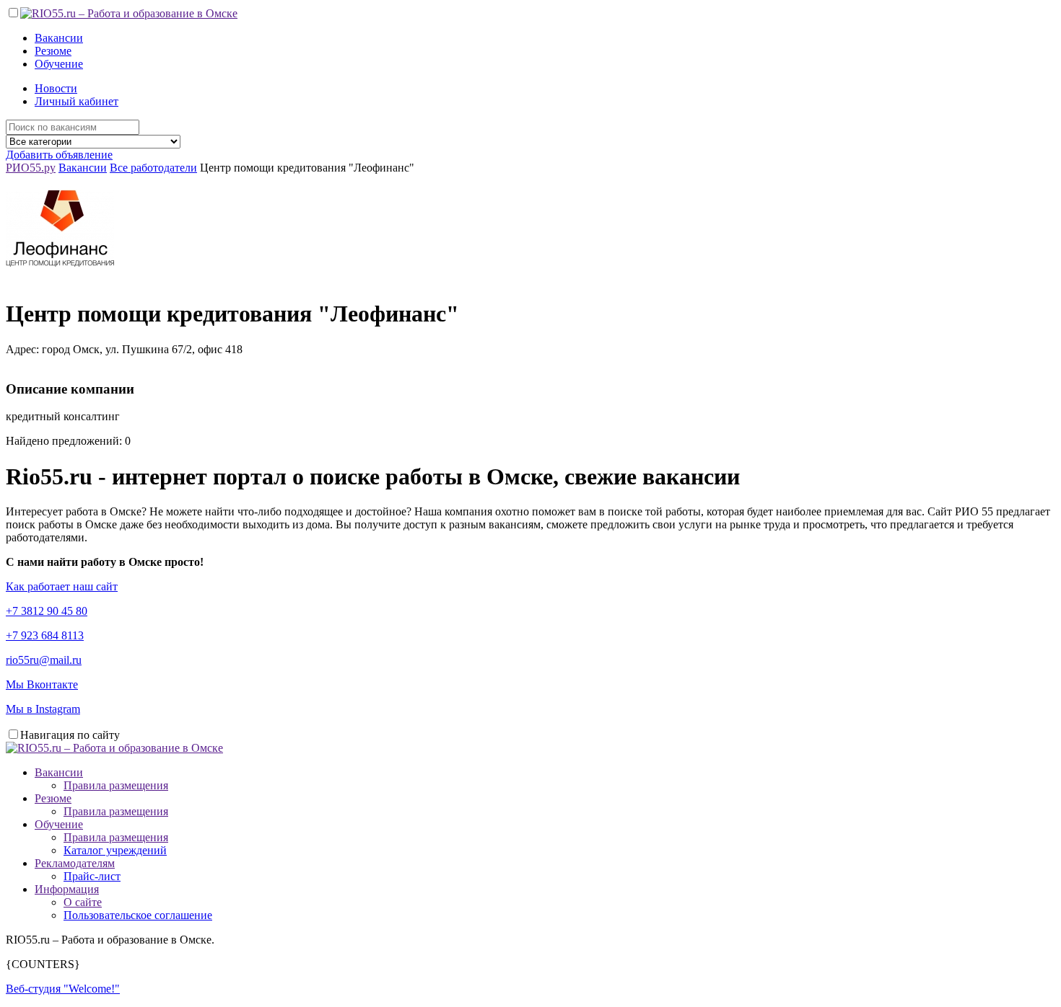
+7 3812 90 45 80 (46, 611)
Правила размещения (116, 785)
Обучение (59, 64)
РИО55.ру (31, 167)
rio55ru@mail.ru (44, 660)
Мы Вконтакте (42, 684)
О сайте (83, 902)
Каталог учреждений (115, 850)
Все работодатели (153, 167)
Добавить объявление (59, 154)
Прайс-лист (92, 876)
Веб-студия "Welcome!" (63, 988)
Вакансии (59, 38)
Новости (56, 88)
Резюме (53, 51)
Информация (67, 889)
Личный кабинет (76, 101)
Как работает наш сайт (62, 586)
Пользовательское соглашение (138, 915)
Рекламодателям (75, 863)
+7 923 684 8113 (45, 635)
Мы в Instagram (43, 709)
